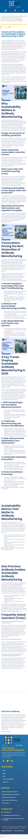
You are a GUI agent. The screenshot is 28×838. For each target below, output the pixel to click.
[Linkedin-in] (11, 760)
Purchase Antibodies (8, 779)
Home (4, 770)
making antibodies (19, 525)
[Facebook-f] (3, 760)
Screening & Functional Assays (9, 800)
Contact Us (5, 782)
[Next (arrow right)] (4, 837)
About (4, 773)
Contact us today (5, 731)
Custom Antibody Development (10, 791)
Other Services (5, 803)
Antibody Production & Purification (10, 794)
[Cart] (15, 10)
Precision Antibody (13, 604)
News (4, 776)
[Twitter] (7, 760)
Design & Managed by (6, 830)
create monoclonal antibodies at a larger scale (12, 630)
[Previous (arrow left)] (1, 837)
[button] (5, 10)
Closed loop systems (9, 333)
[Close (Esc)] (9, 835)
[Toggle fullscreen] (4, 835)
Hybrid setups (7, 414)
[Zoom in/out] (1, 835)
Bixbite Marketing (19, 830)
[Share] (6, 835)
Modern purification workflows (8, 157)
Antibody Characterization (8, 797)
